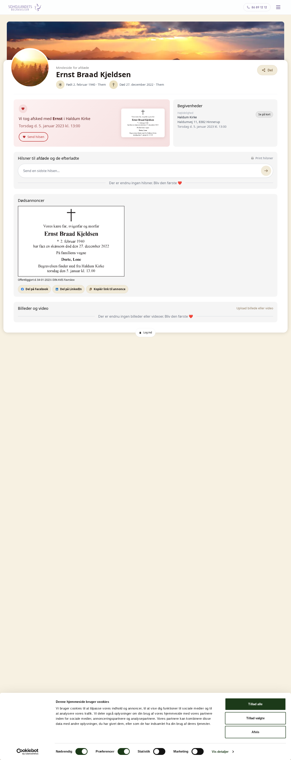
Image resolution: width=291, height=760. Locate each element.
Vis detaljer (220, 751)
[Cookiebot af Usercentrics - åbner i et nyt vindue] (27, 751)
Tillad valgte (255, 718)
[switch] (124, 751)
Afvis (255, 732)
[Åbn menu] (278, 7)
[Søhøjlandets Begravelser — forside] (25, 7)
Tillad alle (255, 704)
